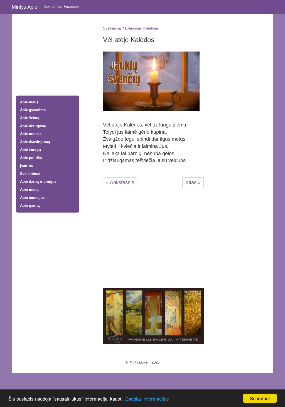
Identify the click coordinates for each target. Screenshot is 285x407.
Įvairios (26, 166)
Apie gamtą (30, 205)
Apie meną (29, 189)
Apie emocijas (32, 198)
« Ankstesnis (120, 182)
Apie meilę (29, 102)
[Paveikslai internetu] (153, 315)
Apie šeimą (29, 118)
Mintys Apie (24, 7)
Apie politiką (31, 158)
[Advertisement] (55, 55)
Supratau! (260, 398)
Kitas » (193, 182)
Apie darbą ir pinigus (38, 181)
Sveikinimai (30, 174)
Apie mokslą (30, 134)
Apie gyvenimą (33, 110)
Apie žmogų (30, 150)
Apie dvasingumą (35, 142)
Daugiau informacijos (147, 398)
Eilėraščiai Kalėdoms (142, 28)
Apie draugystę (33, 126)
